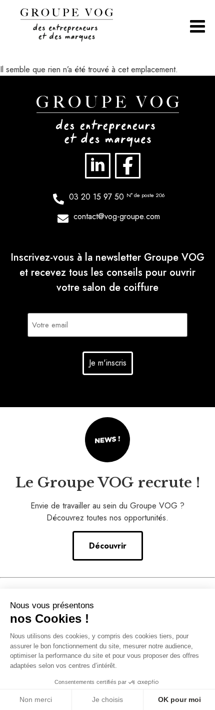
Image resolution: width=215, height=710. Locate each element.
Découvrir (107, 546)
